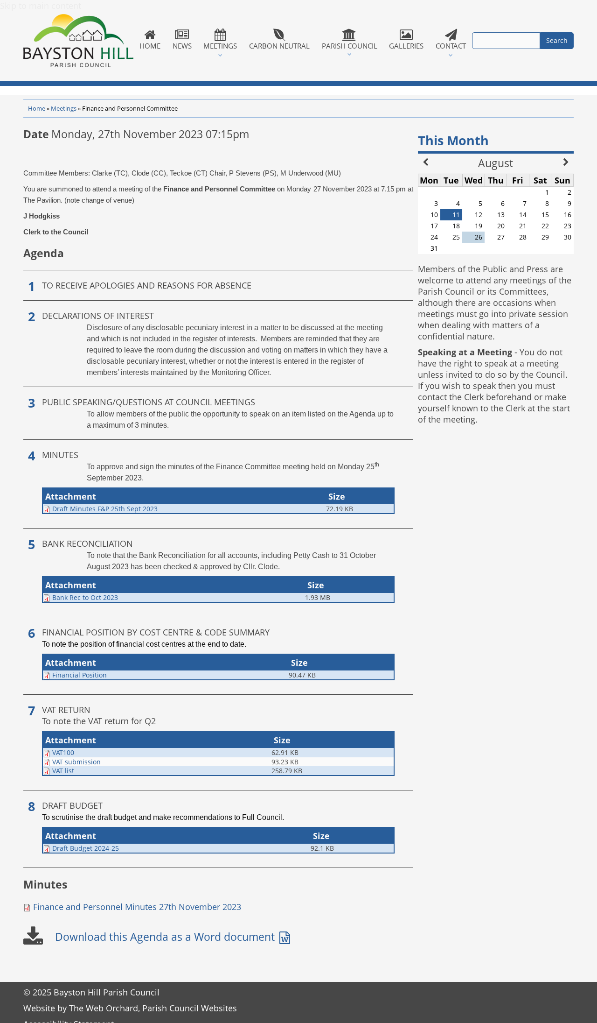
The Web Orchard (103, 1008)
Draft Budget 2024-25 (85, 848)
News (182, 45)
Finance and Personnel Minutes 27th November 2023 (137, 906)
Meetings (220, 45)
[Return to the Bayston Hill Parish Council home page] (78, 41)
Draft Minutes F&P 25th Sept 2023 (105, 508)
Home (149, 45)
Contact (451, 45)
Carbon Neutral (279, 45)
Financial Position (79, 674)
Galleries (406, 45)
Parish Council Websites (189, 1008)
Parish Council (349, 45)
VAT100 (63, 752)
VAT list (63, 770)
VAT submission (76, 761)
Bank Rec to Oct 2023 (85, 597)
